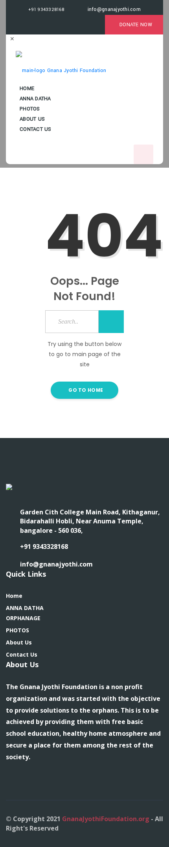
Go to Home (85, 390)
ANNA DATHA (25, 608)
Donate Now (135, 24)
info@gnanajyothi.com (113, 9)
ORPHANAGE (23, 618)
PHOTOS (17, 630)
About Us (19, 642)
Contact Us (35, 129)
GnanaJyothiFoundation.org (105, 818)
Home (14, 595)
